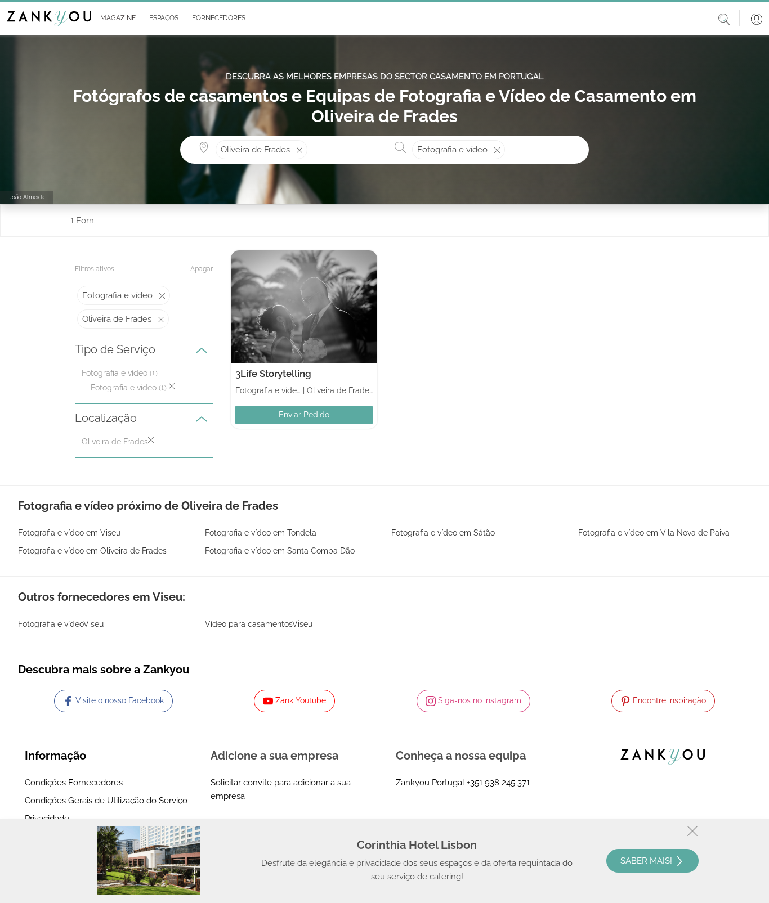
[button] (115, 18)
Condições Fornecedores (74, 783)
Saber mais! (647, 861)
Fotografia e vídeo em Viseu (69, 532)
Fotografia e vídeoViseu (61, 623)
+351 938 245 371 (498, 783)
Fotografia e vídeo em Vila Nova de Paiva (654, 532)
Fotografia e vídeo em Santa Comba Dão (280, 550)
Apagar (201, 269)
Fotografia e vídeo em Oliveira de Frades (92, 550)
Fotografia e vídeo (114, 373)
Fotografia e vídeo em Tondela (260, 532)
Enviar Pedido (304, 414)
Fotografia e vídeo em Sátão (443, 532)
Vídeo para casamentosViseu (258, 623)
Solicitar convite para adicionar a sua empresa (281, 789)
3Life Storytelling (273, 373)
